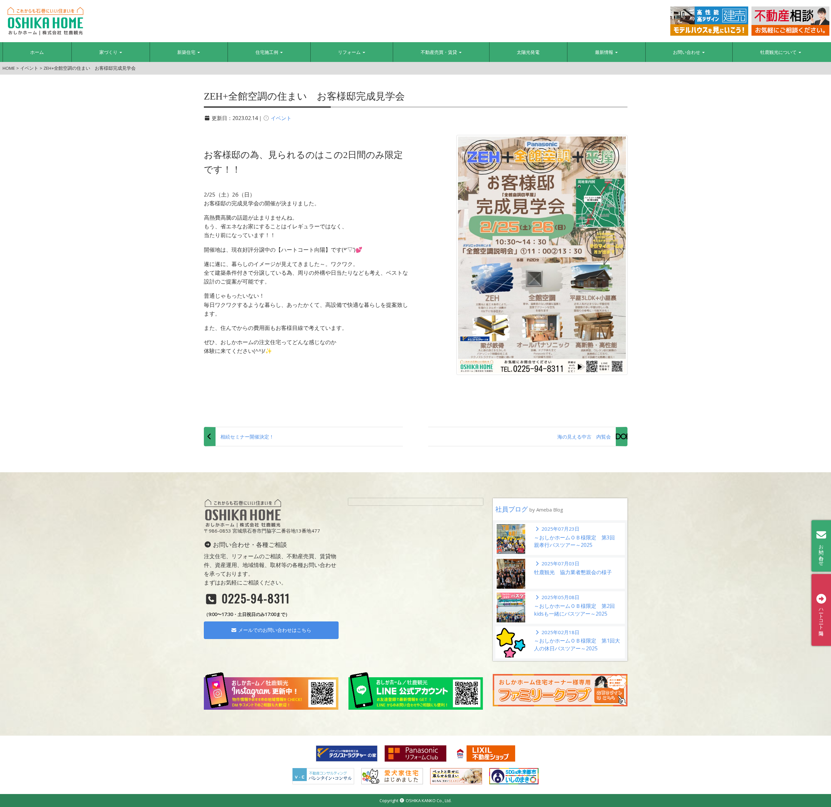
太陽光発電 (528, 52)
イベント (281, 118)
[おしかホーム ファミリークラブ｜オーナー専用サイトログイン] (560, 689)
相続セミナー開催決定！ (247, 436)
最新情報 (604, 52)
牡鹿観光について (779, 52)
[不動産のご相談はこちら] (790, 21)
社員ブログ (529, 509)
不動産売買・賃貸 (439, 52)
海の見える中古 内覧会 (584, 436)
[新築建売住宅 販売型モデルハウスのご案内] (709, 21)
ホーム (37, 52)
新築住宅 (187, 52)
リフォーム (350, 52)
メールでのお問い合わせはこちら (274, 630)
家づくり (109, 52)
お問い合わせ (687, 52)
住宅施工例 (267, 52)
